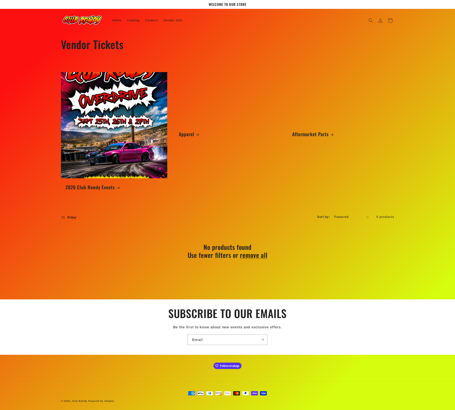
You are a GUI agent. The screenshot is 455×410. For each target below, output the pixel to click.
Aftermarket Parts (310, 134)
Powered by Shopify (101, 401)
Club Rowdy (79, 401)
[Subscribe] (262, 340)
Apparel (186, 134)
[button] (371, 20)
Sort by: (323, 217)
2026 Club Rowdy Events (90, 187)
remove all (253, 255)
